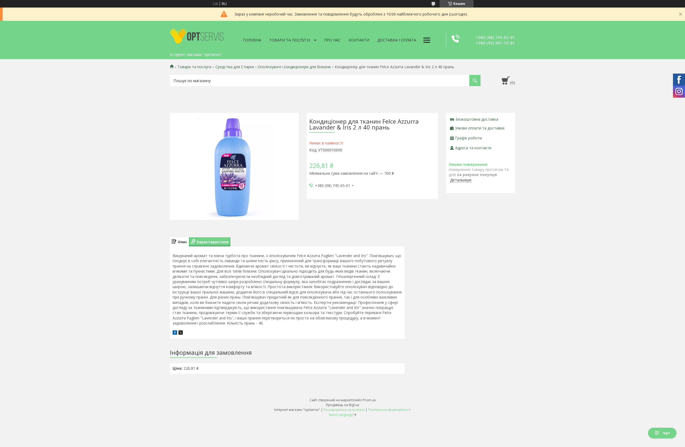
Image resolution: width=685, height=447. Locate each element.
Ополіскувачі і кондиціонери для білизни (294, 66)
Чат (666, 432)
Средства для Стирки (234, 66)
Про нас (332, 40)
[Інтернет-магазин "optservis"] (196, 35)
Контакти (359, 40)
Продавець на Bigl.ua (342, 405)
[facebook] (175, 333)
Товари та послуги (289, 40)
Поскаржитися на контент (344, 409)
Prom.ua (369, 400)
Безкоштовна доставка (477, 119)
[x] (180, 333)
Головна (252, 40)
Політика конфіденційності (389, 409)
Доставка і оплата (396, 40)
